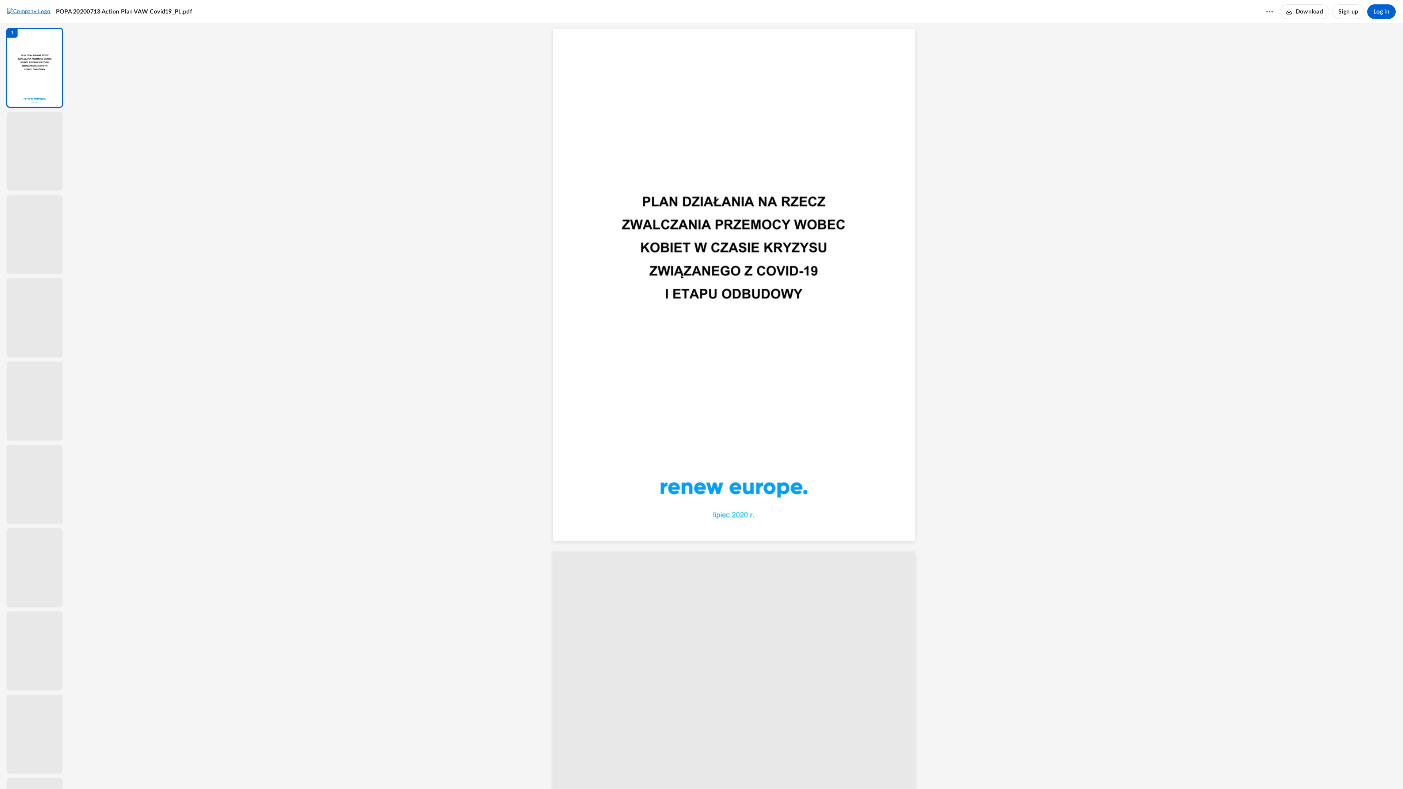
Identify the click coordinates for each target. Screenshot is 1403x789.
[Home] (29, 11)
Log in (1381, 12)
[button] (34, 68)
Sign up (1348, 12)
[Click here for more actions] (1269, 11)
